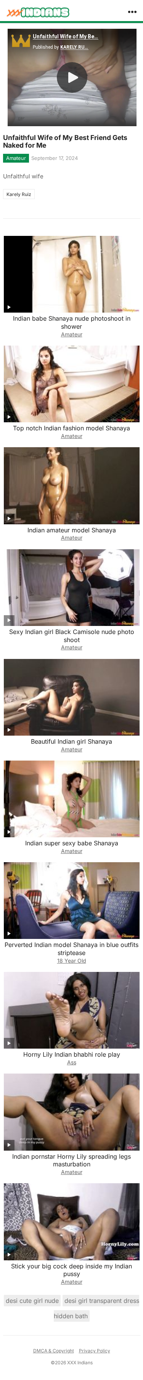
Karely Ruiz (18, 194)
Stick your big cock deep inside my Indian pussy (71, 1270)
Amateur (16, 158)
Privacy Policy (94, 1351)
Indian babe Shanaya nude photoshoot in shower (71, 322)
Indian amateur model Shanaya (71, 530)
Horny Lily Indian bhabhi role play (71, 1054)
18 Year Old (71, 960)
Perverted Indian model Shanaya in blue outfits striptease (71, 949)
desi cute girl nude (32, 1300)
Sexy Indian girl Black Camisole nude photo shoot (71, 636)
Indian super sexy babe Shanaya (71, 843)
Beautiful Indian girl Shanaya (71, 741)
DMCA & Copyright (53, 1351)
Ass (71, 1062)
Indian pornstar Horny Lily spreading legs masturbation (71, 1160)
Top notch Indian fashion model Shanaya (71, 428)
